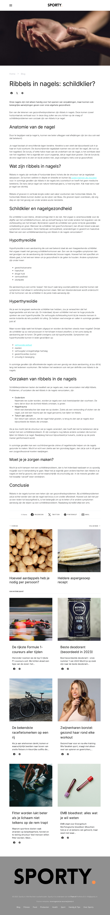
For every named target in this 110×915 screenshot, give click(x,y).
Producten (44, 907)
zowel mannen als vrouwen (84, 177)
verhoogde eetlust (23, 345)
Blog (23, 73)
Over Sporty (88, 907)
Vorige (15, 526)
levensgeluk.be (55, 901)
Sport (63, 907)
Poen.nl (73, 897)
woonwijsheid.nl (68, 901)
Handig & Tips (74, 907)
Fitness (26, 907)
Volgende (93, 526)
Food (35, 907)
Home (12, 73)
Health (55, 907)
